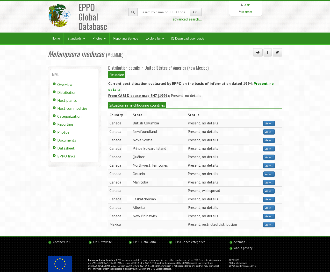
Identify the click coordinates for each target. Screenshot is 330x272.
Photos (98, 38)
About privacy (243, 248)
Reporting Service (125, 38)
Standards (75, 38)
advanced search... (187, 19)
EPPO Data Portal (145, 242)
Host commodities (72, 108)
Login (247, 5)
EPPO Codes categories (189, 242)
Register (246, 12)
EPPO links (66, 156)
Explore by (154, 38)
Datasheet (66, 148)
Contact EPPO (62, 242)
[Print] (258, 52)
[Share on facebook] (268, 52)
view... (269, 123)
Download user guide (189, 38)
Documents (66, 140)
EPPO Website (102, 242)
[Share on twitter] (277, 52)
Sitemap (239, 242)
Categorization (69, 116)
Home (56, 38)
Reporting (65, 124)
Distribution (66, 92)
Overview (64, 84)
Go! (196, 12)
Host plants (67, 100)
